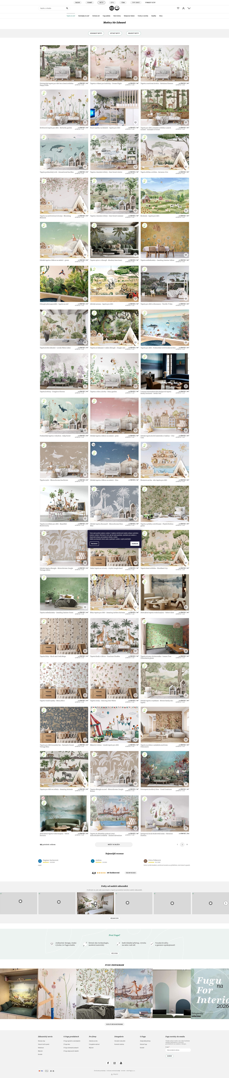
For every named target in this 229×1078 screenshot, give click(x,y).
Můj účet (40, 1051)
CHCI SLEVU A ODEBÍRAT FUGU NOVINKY (114, 17)
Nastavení (94, 543)
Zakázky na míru (93, 1041)
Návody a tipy (41, 1041)
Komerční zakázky (119, 1044)
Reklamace (41, 1048)
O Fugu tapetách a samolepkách (72, 1041)
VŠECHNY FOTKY (114, 918)
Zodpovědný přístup (145, 1041)
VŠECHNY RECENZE (131, 873)
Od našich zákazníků (119, 1041)
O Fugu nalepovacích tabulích (71, 1051)
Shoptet (115, 1074)
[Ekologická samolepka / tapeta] (64, 63)
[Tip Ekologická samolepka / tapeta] (114, 460)
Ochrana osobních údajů (113, 1070)
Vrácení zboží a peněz (43, 1044)
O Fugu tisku (67, 1044)
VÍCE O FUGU (114, 953)
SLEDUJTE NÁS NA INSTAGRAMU (114, 1024)
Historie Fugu (143, 1044)
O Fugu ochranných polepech (71, 1048)
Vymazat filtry (150, 2)
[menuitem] (71, 15)
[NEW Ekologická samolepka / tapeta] (165, 592)
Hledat (67, 8)
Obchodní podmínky (100, 1070)
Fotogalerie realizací (94, 1044)
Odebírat (169, 1056)
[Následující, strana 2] (182, 844)
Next (226, 903)
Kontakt (40, 1054)
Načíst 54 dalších (114, 844)
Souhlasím (135, 543)
